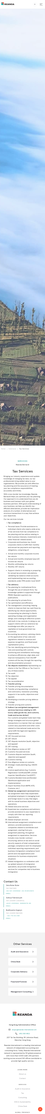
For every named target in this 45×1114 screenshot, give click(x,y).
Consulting (22, 1097)
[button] (41, 4)
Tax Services (24, 449)
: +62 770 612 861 (13, 916)
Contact (22, 1078)
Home (3, 449)
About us (22, 1074)
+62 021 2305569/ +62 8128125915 (20, 891)
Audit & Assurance (22, 1089)
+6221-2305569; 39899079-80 (18, 903)
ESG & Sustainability (22, 1102)
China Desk (22, 1106)
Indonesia (12, 449)
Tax (22, 1093)
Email (8, 893)
